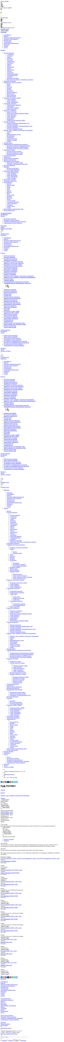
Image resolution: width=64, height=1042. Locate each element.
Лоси (8, 189)
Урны (8, 133)
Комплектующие (11, 96)
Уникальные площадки (10, 81)
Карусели (9, 86)
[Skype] (15, 782)
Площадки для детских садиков (12, 98)
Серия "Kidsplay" (11, 99)
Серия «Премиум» (12, 114)
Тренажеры (4, 1008)
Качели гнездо (11, 93)
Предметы (9, 197)
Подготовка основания (10, 218)
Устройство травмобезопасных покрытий (15, 221)
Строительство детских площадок (13, 223)
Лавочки (9, 131)
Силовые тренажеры (12, 124)
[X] (8, 782)
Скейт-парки (10, 106)
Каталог (3, 50)
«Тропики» (10, 76)
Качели (9, 84)
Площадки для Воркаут (10, 110)
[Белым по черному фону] (1, 11)
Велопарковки (11, 136)
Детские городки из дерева (14, 151)
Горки (8, 85)
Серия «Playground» (12, 175)
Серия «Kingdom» (11, 174)
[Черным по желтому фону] (1, 14)
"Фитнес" (9, 71)
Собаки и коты (11, 206)
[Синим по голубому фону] (1, 13)
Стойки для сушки (12, 140)
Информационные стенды (14, 134)
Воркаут (3, 1001)
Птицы (9, 199)
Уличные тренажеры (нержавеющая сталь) (18, 123)
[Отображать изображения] (1, 19)
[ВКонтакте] (1, 782)
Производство (7, 40)
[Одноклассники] (4, 782)
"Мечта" (9, 65)
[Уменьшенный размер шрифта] (1, 2)
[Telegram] (17, 782)
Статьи (5, 47)
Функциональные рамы (13, 169)
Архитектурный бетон (10, 155)
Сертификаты (7, 35)
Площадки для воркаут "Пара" (15, 162)
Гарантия (6, 840)
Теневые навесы (8, 143)
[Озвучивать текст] (2, 24)
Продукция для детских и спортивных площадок (20, 79)
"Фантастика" (10, 69)
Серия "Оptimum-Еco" (13, 102)
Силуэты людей (11, 200)
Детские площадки (9, 53)
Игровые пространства (10, 159)
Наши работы (4, 1025)
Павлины (9, 196)
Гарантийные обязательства (11, 43)
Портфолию (4, 214)
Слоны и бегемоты (12, 203)
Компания (3, 32)
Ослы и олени (10, 195)
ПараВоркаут (10, 119)
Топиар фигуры (8, 182)
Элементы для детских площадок (13, 82)
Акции (2, 227)
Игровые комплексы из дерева (15, 152)
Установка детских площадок (11, 220)
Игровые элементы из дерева (14, 154)
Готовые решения (6, 213)
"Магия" (9, 64)
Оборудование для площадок (8, 1005)
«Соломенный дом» (12, 75)
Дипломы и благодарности (11, 39)
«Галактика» (10, 72)
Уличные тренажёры (12, 127)
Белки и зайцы (11, 185)
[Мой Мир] (6, 782)
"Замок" (9, 57)
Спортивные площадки (10, 103)
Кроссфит (6, 166)
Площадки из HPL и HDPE (11, 171)
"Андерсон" (10, 55)
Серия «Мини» (11, 117)
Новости (6, 36)
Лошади (9, 190)
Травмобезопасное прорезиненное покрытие (16, 144)
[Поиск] (2, 230)
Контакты (4, 225)
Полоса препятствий (9, 210)
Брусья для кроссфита (12, 168)
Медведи (9, 192)
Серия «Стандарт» (12, 112)
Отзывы (6, 46)
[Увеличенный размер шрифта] (2, 6)
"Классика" (10, 60)
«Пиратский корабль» (12, 74)
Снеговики (10, 204)
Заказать (3, 868)
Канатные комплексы (9, 165)
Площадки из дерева (9, 150)
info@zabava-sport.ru (9, 774)
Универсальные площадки (14, 105)
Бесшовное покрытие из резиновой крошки (18, 145)
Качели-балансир (11, 95)
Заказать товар (4, 805)
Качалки (9, 88)
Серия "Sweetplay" (12, 100)
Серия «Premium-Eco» (12, 172)
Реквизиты (7, 44)
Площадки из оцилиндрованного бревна (18, 113)
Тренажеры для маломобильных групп (17, 164)
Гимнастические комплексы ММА (16, 120)
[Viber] (10, 782)
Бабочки (9, 183)
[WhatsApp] (12, 782)
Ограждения (10, 137)
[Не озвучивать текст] (1, 26)
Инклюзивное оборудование (11, 161)
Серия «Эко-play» (11, 178)
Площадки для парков (13, 78)
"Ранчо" (9, 68)
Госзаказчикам (7, 42)
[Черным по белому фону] (1, 9)
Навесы (3, 1007)
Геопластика (7, 157)
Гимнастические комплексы (11, 158)
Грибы (8, 188)
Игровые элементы (12, 92)
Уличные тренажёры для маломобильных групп (19, 126)
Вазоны (9, 141)
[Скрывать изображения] (1, 21)
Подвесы (9, 89)
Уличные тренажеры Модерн (14, 129)
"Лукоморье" (10, 62)
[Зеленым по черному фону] (1, 16)
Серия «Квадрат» (11, 116)
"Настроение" (10, 67)
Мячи (8, 193)
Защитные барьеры (12, 138)
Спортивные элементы (13, 107)
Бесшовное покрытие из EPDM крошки (17, 147)
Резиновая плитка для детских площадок (18, 148)
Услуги (3, 216)
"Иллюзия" (10, 58)
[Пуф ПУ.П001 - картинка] (7, 812)
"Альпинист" (10, 54)
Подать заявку (4, 30)
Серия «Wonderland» (12, 176)
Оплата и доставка (6, 228)
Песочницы (10, 91)
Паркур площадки (12, 109)
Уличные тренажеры (9, 121)
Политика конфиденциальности (12, 37)
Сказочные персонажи (13, 202)
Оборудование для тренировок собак (13, 209)
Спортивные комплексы (10, 181)
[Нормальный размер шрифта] (2, 4)
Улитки (9, 207)
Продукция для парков (10, 179)
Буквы (8, 186)
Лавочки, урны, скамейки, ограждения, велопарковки (18, 130)
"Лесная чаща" (11, 61)
